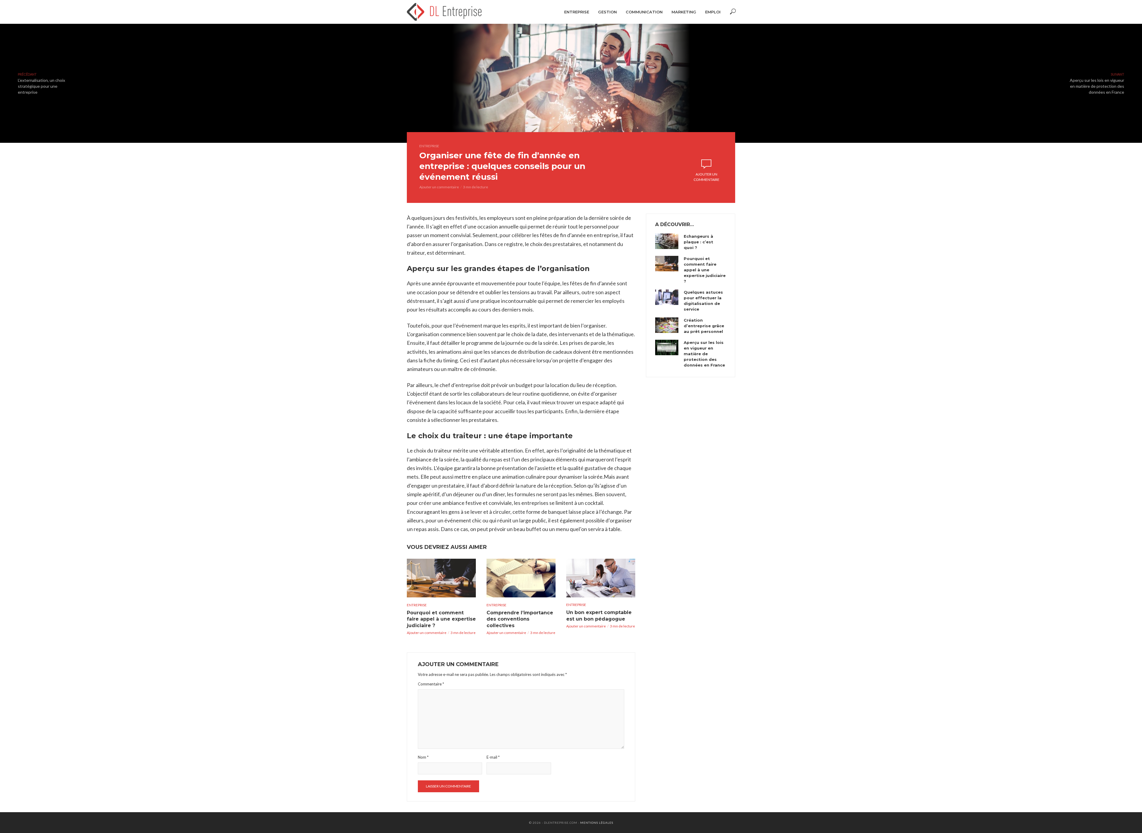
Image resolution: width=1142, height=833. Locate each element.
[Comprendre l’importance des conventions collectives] (521, 578)
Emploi (713, 12)
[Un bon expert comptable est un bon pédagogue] (600, 578)
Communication (644, 12)
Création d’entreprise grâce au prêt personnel (704, 326)
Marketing (684, 12)
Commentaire (431, 684)
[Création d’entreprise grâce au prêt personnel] (666, 325)
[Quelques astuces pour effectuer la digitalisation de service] (666, 297)
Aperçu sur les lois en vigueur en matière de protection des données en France (704, 353)
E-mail (493, 757)
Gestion (607, 12)
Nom (423, 757)
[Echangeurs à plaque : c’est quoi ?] (666, 241)
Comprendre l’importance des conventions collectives (520, 619)
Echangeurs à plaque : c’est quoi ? (698, 242)
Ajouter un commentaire (439, 187)
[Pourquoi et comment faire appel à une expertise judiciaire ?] (441, 578)
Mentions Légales (596, 822)
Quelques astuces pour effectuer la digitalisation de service (703, 300)
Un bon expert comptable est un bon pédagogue (599, 616)
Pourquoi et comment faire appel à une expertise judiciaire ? (441, 619)
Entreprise (576, 12)
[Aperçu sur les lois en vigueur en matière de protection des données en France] (666, 347)
